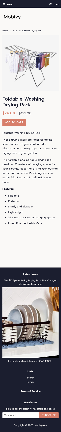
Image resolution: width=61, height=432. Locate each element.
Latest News (30, 274)
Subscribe (49, 415)
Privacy (30, 382)
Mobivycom (41, 425)
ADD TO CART (14, 122)
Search (30, 377)
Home (5, 30)
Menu (9, 4)
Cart (56, 4)
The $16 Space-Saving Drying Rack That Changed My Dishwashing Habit (30, 282)
